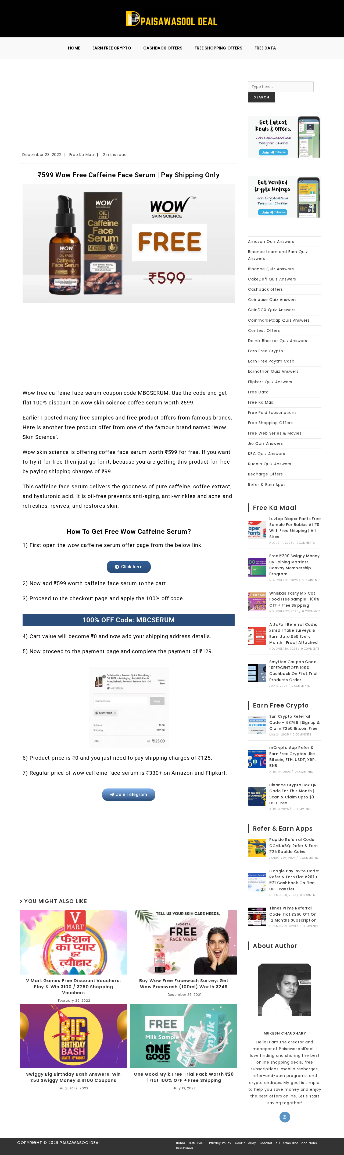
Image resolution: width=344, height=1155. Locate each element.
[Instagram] (285, 1117)
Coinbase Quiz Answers (272, 299)
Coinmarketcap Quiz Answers (279, 320)
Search (255, 77)
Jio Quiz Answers (265, 443)
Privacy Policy (220, 1143)
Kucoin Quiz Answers (269, 464)
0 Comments (305, 543)
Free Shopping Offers (270, 422)
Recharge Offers (265, 474)
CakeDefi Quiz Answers (272, 279)
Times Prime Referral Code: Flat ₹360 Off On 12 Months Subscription (293, 914)
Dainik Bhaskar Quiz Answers (277, 340)
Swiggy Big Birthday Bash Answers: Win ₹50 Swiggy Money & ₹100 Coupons (73, 1077)
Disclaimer (185, 1148)
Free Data (258, 392)
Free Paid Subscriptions (272, 412)
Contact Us (269, 1143)
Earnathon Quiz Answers (273, 371)
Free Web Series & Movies (275, 433)
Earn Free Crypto (265, 351)
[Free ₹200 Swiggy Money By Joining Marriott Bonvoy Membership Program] (257, 567)
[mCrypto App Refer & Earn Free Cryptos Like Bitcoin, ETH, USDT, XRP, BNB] (257, 759)
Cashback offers (265, 289)
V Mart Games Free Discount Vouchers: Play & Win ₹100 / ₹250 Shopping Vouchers (73, 987)
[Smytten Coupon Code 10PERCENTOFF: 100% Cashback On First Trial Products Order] (257, 673)
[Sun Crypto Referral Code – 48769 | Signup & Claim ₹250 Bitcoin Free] (257, 725)
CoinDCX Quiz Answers (271, 309)
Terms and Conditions (299, 1143)
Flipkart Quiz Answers (270, 382)
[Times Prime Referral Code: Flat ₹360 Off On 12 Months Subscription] (257, 917)
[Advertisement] (128, 111)
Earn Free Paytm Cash (271, 361)
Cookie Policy (245, 1143)
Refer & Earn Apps (266, 484)
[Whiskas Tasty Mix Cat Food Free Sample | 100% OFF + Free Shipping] (257, 601)
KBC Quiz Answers (266, 453)
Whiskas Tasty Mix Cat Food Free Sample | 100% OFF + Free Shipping (294, 599)
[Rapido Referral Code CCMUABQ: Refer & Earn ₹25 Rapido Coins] (257, 848)
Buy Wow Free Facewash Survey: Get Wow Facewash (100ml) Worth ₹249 (183, 984)
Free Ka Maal (82, 154)
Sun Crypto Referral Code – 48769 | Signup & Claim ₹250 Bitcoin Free (294, 722)
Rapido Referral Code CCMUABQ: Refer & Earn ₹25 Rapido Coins (293, 845)
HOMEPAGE (197, 1143)
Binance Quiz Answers (271, 269)
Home (180, 1143)
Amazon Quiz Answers (271, 241)
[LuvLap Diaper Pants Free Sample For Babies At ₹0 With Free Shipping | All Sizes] (257, 530)
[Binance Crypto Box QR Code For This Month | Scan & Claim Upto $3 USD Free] (257, 796)
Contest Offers (264, 330)
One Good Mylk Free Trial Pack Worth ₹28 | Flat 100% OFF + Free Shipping (184, 1077)
